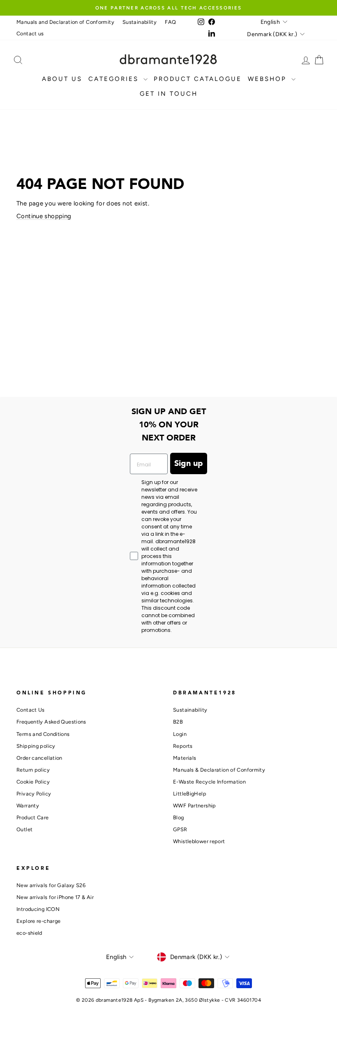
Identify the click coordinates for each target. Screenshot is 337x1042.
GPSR (180, 829)
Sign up (188, 463)
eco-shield (29, 933)
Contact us (30, 33)
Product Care (32, 817)
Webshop (268, 79)
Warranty (27, 805)
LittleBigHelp (189, 794)
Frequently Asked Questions (51, 722)
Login (180, 734)
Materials (184, 758)
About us (62, 79)
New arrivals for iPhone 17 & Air (55, 897)
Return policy (33, 770)
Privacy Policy (33, 794)
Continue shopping (43, 216)
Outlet (24, 829)
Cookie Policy (33, 782)
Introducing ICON (38, 909)
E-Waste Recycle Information (209, 782)
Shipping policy (35, 746)
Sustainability (139, 22)
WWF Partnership (194, 805)
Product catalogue (198, 79)
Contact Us (30, 710)
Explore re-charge (38, 921)
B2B (178, 722)
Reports (183, 746)
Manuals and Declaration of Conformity (65, 22)
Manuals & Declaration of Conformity (219, 770)
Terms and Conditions (43, 734)
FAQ (170, 22)
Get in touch (169, 93)
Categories (114, 79)
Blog (178, 817)
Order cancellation (39, 758)
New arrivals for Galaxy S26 (50, 885)
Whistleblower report (199, 841)
